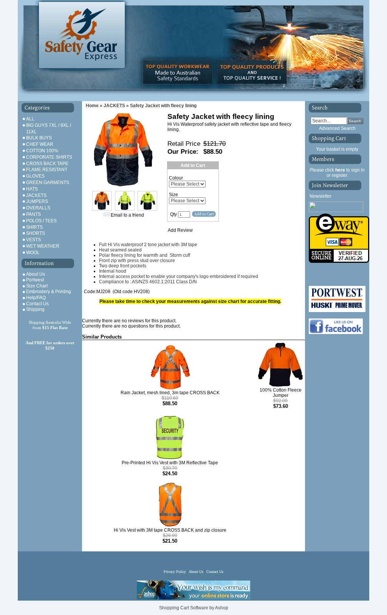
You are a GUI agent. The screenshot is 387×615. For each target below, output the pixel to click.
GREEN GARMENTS (47, 182)
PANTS (33, 214)
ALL (30, 119)
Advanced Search (337, 128)
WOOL (33, 252)
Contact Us (37, 303)
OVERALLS (38, 208)
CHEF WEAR (39, 144)
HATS (32, 189)
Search (355, 121)
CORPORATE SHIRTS (49, 157)
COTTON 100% (42, 150)
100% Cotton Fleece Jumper (281, 392)
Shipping (35, 309)
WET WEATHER (42, 246)
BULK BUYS (39, 137)
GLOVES (35, 176)
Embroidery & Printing (48, 291)
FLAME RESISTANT (46, 169)
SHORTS (35, 233)
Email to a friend (127, 215)
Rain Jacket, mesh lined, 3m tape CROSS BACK (170, 392)
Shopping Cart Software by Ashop (193, 607)
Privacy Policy (175, 572)
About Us (35, 274)
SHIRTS (34, 227)
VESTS (33, 239)
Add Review (180, 230)
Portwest (35, 280)
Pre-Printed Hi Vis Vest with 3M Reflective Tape (170, 462)
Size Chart (37, 286)
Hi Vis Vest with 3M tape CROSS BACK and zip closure (170, 530)
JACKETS (36, 195)
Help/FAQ (36, 297)
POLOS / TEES (41, 220)
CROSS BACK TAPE (47, 163)
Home (92, 105)
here (340, 170)
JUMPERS (37, 201)
